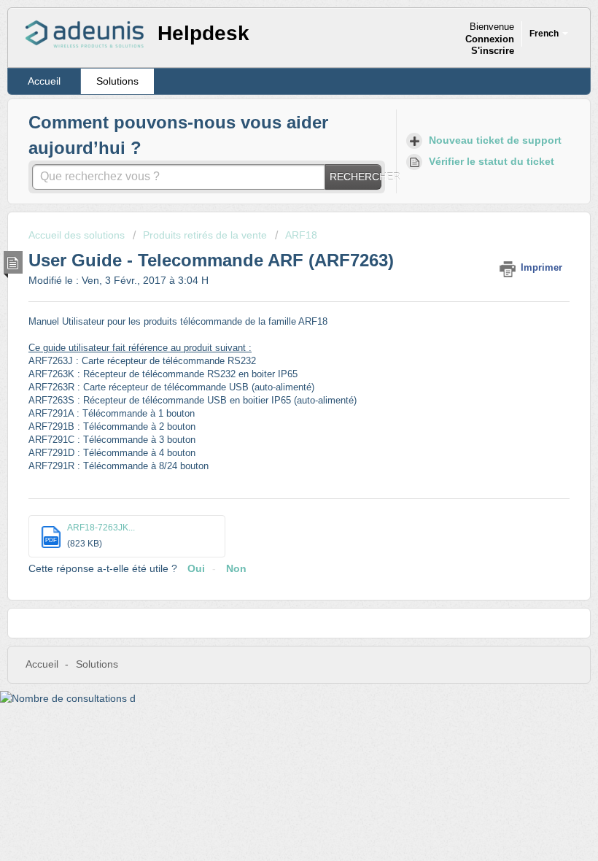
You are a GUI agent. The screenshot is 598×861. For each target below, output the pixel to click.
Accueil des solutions (78, 235)
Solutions (117, 81)
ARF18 (301, 235)
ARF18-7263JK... (101, 527)
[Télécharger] (272, 422)
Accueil (44, 81)
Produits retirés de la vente (205, 235)
